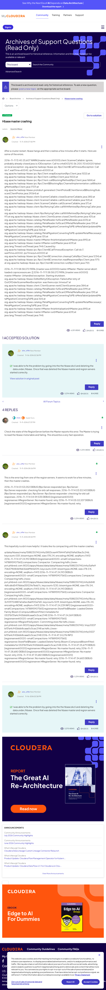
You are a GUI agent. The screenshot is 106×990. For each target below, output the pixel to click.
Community (42, 15)
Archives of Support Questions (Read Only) (43, 99)
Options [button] (9, 105)
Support (79, 15)
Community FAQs (68, 949)
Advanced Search (14, 71)
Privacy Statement (82, 975)
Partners (67, 15)
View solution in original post (24, 378)
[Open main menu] (103, 27)
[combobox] (65, 64)
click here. (5, 984)
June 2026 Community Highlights (19, 843)
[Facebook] (3, 961)
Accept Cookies (91, 982)
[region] (55, 970)
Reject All (70, 982)
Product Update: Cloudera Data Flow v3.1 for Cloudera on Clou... (33, 866)
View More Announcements (53, 873)
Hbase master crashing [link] (74, 99)
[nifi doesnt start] (103, 401)
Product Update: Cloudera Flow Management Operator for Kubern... (35, 858)
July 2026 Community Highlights (18, 835)
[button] (101, 146)
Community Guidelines (41, 949)
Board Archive (15, 99)
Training (56, 15)
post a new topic (28, 88)
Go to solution (94, 115)
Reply (97, 323)
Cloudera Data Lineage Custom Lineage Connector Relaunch (31, 850)
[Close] (99, 955)
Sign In (8, 27)
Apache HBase (16, 129)
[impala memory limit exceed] (2, 401)
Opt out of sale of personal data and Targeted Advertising (26, 983)
